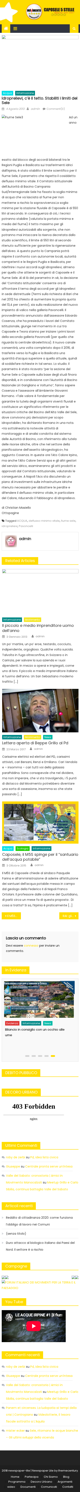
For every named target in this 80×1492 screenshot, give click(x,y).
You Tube (14, 1301)
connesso (31, 945)
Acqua (7, 93)
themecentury (68, 1471)
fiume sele (68, 521)
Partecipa (31, 1477)
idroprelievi (9, 526)
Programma (16, 1482)
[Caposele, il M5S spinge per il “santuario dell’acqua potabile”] (40, 822)
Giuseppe (13, 1166)
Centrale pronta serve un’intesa (49, 1166)
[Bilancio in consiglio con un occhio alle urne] (39, 999)
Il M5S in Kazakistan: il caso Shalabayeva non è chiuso (14, 916)
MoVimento (32, 619)
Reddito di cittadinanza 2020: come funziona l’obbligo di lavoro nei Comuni (39, 1221)
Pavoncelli (26, 526)
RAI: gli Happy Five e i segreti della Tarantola (71, 916)
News (47, 737)
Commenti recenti (22, 1354)
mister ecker (15, 1430)
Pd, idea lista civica (44, 1157)
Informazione (25, 93)
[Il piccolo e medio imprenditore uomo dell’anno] (40, 592)
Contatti (67, 1487)
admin (35, 109)
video (11, 1487)
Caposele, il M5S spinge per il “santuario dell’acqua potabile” (40, 857)
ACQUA (22, 521)
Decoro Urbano (41, 1482)
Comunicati (49, 1487)
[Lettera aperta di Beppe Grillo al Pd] (40, 710)
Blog (66, 1477)
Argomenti (65, 1482)
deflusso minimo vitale (44, 521)
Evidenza (12, 1023)
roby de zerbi (15, 1157)
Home (15, 1477)
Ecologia (22, 848)
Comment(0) (56, 109)
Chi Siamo (51, 1477)
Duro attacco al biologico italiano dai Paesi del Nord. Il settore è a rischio (40, 1246)
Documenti (28, 1487)
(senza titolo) (16, 1233)
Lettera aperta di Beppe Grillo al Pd (35, 742)
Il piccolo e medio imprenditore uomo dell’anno (38, 628)
